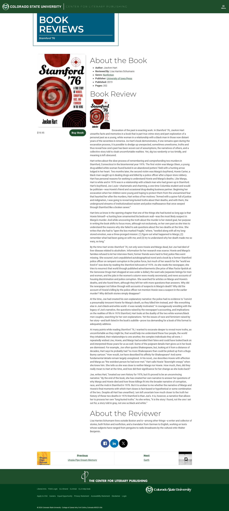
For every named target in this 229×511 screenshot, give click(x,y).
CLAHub (73, 489)
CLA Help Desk (84, 489)
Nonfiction (108, 74)
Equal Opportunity (64, 496)
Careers (52, 496)
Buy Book (78, 132)
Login (124, 496)
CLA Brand (63, 489)
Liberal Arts (41, 489)
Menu (223, 8)
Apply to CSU (42, 496)
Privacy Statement (81, 496)
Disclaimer (116, 496)
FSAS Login (53, 489)
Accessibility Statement (100, 496)
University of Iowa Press (119, 78)
